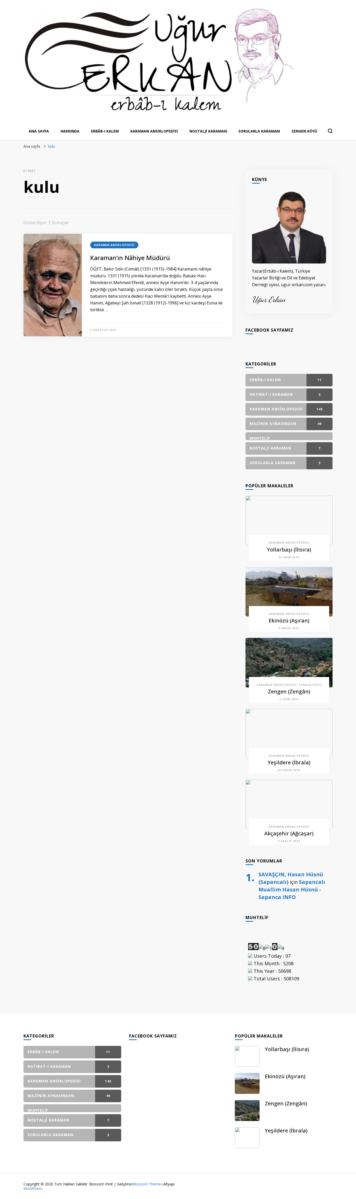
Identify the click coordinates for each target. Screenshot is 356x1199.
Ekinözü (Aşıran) (289, 620)
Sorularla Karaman (259, 131)
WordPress (32, 1188)
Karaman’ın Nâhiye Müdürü (130, 257)
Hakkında (69, 131)
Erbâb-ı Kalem (105, 131)
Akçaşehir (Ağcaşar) (289, 833)
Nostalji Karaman (208, 131)
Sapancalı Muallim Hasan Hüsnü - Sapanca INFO (292, 889)
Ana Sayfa (39, 131)
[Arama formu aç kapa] (330, 131)
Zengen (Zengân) (289, 691)
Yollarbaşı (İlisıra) (289, 549)
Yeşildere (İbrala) (289, 762)
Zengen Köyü (304, 131)
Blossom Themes (148, 1184)
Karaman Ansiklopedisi (154, 131)
